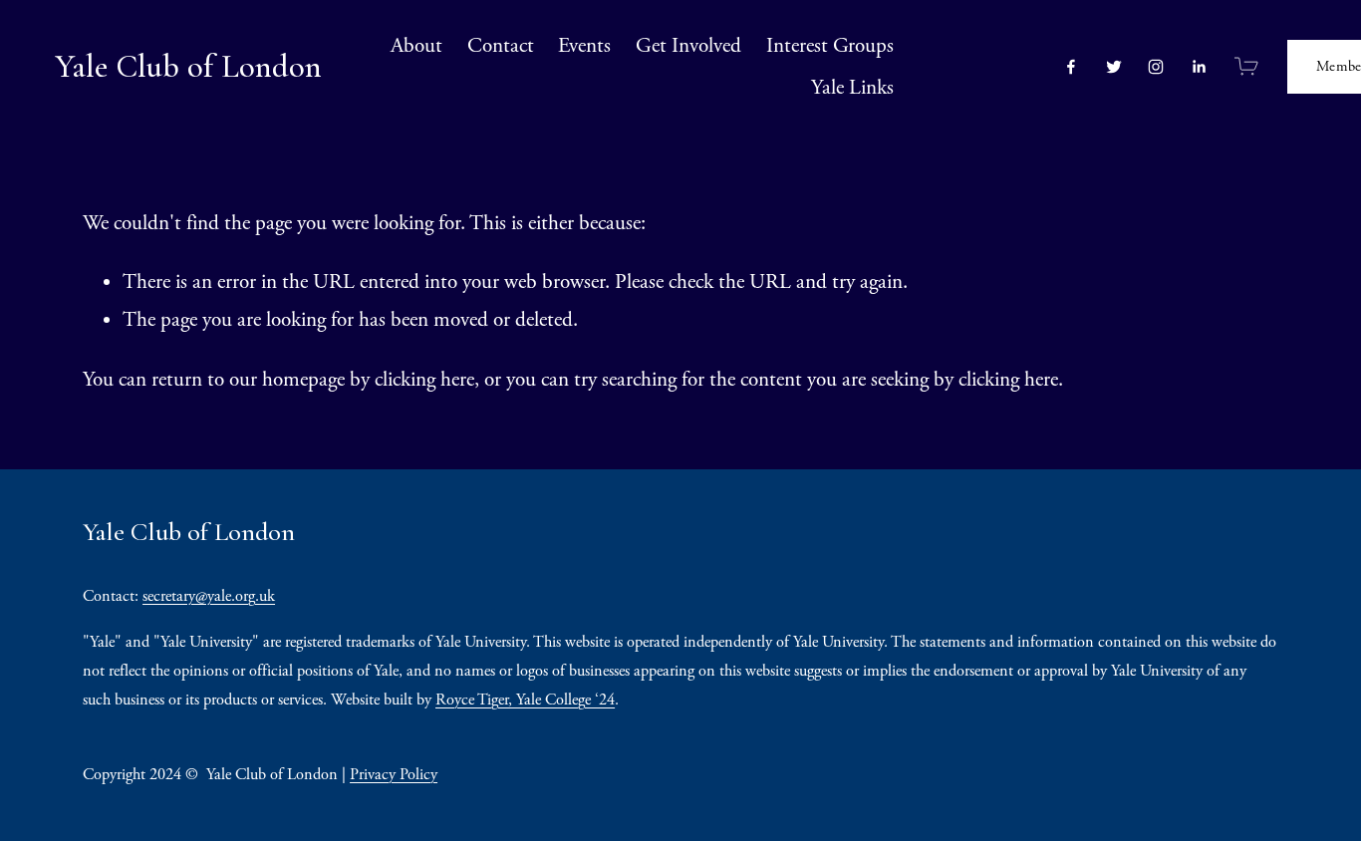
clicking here (424, 380)
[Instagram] (1156, 67)
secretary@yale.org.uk (208, 596)
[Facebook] (1071, 67)
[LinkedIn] (1199, 67)
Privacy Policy (393, 774)
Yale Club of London (188, 66)
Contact (500, 46)
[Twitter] (1114, 67)
